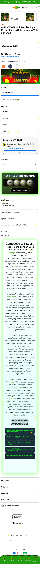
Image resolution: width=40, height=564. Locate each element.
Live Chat (34, 560)
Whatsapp (28, 560)
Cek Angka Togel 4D (20, 190)
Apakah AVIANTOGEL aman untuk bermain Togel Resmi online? (20, 449)
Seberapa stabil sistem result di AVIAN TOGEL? (18, 443)
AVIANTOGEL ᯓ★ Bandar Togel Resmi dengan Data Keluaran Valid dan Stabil (20, 2)
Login (12, 560)
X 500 (5, 125)
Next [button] (38, 2)
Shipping (10, 49)
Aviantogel (11, 253)
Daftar (20, 560)
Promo (4, 560)
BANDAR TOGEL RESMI (11, 100)
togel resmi (15, 346)
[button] (2, 7)
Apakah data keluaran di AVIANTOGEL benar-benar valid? (18, 437)
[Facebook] (2, 235)
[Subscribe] (33, 540)
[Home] (16, 7)
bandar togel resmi (15, 387)
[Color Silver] (17, 66)
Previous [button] (2, 2)
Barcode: (14, 36)
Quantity (4, 159)
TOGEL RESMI (8, 93)
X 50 (4, 131)
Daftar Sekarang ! (28, 3)
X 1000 (5, 118)
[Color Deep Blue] (10, 66)
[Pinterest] (8, 235)
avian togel (11, 297)
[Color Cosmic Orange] (3, 66)
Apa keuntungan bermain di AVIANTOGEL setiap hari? (19, 456)
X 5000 (5, 111)
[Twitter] (5, 235)
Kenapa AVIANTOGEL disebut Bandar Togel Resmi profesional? (20, 430)
